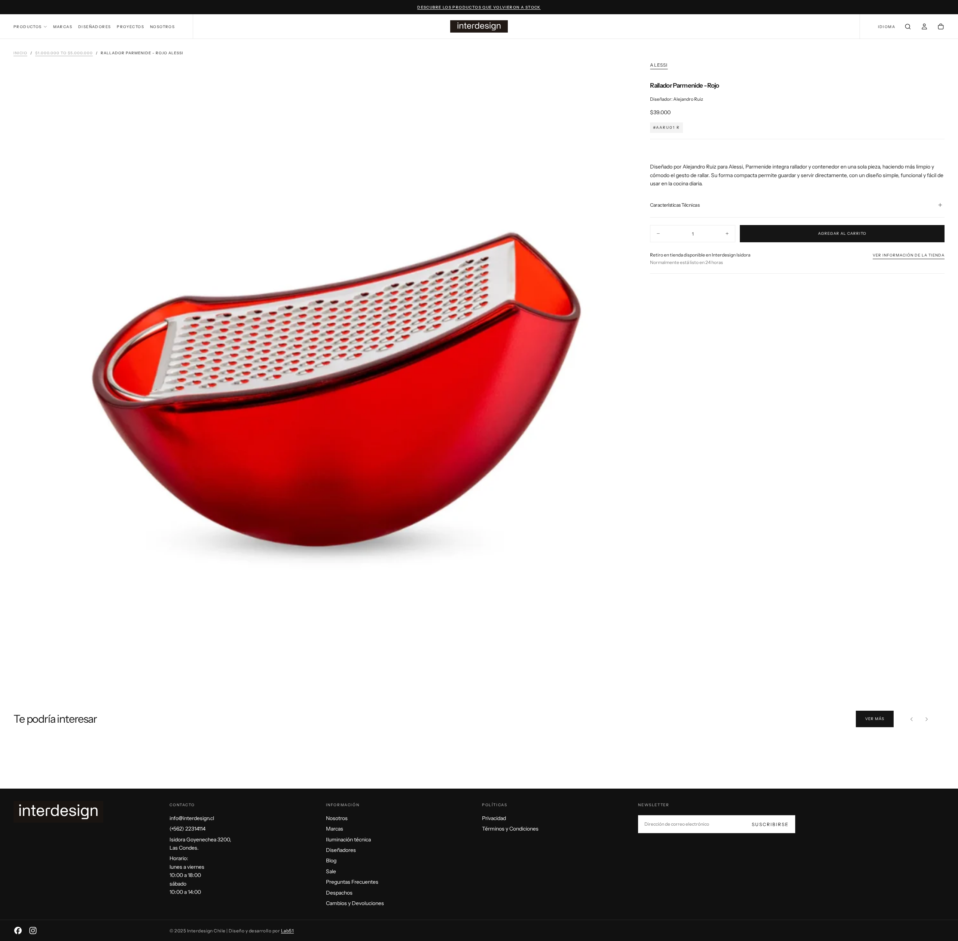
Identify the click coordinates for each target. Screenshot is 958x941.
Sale (331, 871)
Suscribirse (770, 824)
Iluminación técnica (348, 839)
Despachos (339, 892)
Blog (331, 860)
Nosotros (162, 26)
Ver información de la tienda (909, 254)
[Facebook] (17, 930)
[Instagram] (32, 930)
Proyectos (130, 26)
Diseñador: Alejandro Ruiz (676, 98)
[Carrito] (941, 27)
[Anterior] (911, 718)
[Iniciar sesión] (924, 27)
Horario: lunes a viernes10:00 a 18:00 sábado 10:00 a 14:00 (187, 875)
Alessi (659, 65)
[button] (886, 27)
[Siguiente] (926, 718)
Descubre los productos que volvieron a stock (479, 7)
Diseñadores (94, 26)
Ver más (874, 718)
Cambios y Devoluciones (355, 903)
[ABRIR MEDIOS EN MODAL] (614, 662)
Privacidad (494, 818)
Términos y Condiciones (510, 828)
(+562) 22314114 (187, 828)
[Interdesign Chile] (58, 812)
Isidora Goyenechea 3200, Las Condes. (200, 843)
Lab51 (287, 931)
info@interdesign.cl (192, 818)
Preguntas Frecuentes (352, 881)
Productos (27, 26)
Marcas (62, 26)
